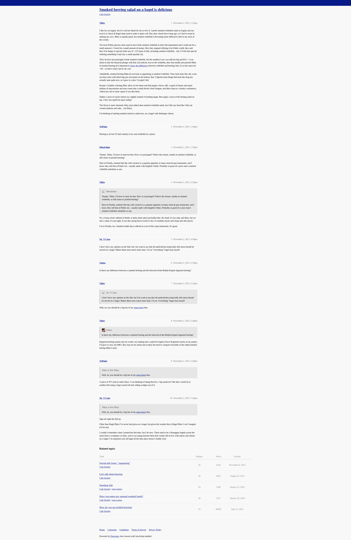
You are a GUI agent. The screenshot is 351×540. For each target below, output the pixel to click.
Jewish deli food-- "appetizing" (114, 463)
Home (102, 530)
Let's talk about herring (110, 474)
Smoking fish (106, 485)
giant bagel (138, 307)
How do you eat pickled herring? (115, 507)
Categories (112, 530)
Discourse (114, 536)
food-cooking (117, 489)
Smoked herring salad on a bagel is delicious (135, 9)
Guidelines (124, 530)
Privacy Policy (155, 530)
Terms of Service (138, 530)
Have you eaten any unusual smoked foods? (121, 496)
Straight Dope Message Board (14, 3)
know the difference (139, 66)
